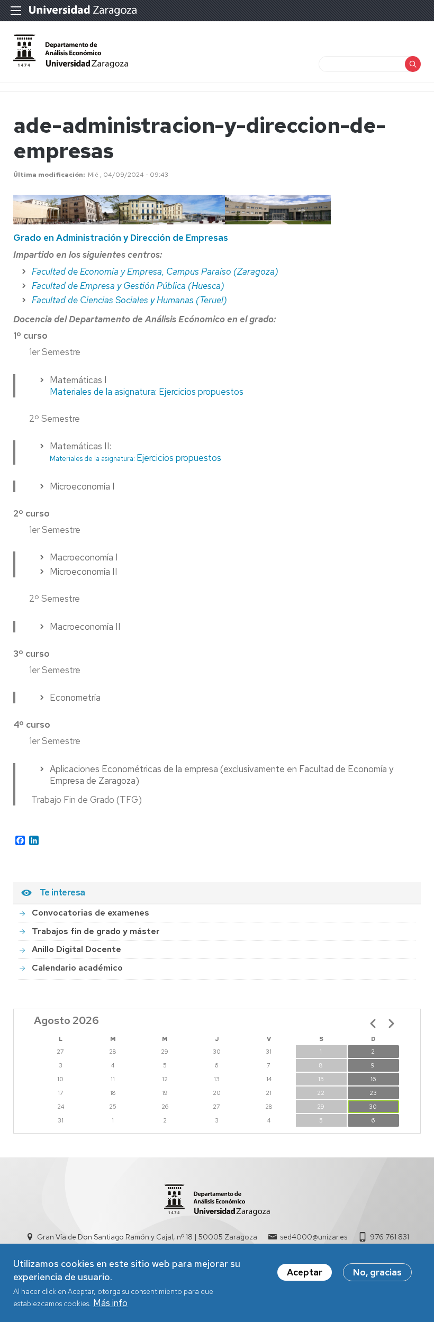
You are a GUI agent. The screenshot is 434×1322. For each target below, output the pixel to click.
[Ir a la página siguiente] (391, 1024)
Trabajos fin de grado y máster (96, 931)
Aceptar (304, 1272)
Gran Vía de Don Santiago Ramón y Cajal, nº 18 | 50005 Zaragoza (147, 1237)
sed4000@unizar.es (313, 1237)
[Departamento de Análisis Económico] (70, 65)
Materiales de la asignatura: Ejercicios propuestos (146, 391)
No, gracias (377, 1272)
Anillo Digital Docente (76, 949)
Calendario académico (77, 967)
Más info (110, 1303)
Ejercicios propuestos (135, 458)
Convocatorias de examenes (90, 912)
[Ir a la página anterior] (373, 1024)
